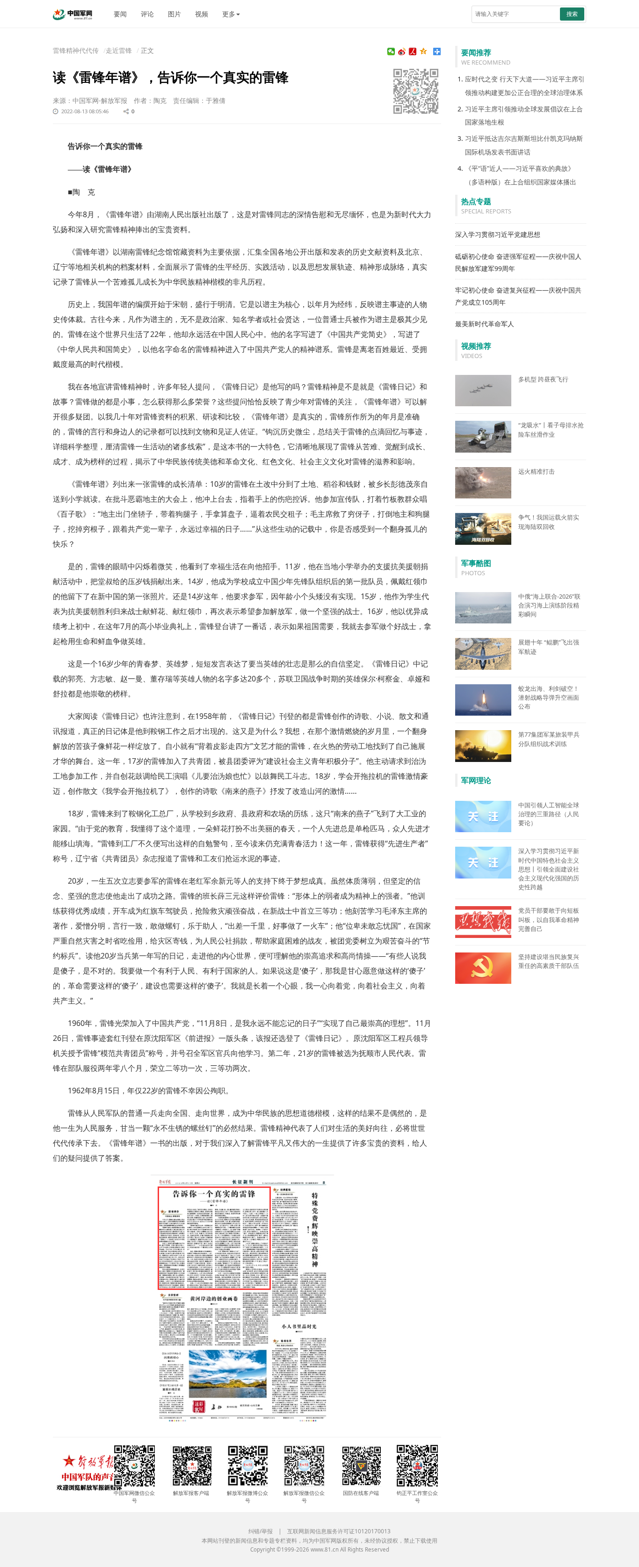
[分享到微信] (391, 51)
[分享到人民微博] (413, 51)
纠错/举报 (260, 1531)
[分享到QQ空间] (424, 51)
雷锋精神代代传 (76, 50)
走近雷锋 (119, 50)
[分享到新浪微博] (402, 51)
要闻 (120, 13)
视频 (201, 13)
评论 (147, 13)
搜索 (572, 14)
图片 (174, 13)
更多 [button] (228, 13)
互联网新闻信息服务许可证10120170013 (339, 1531)
